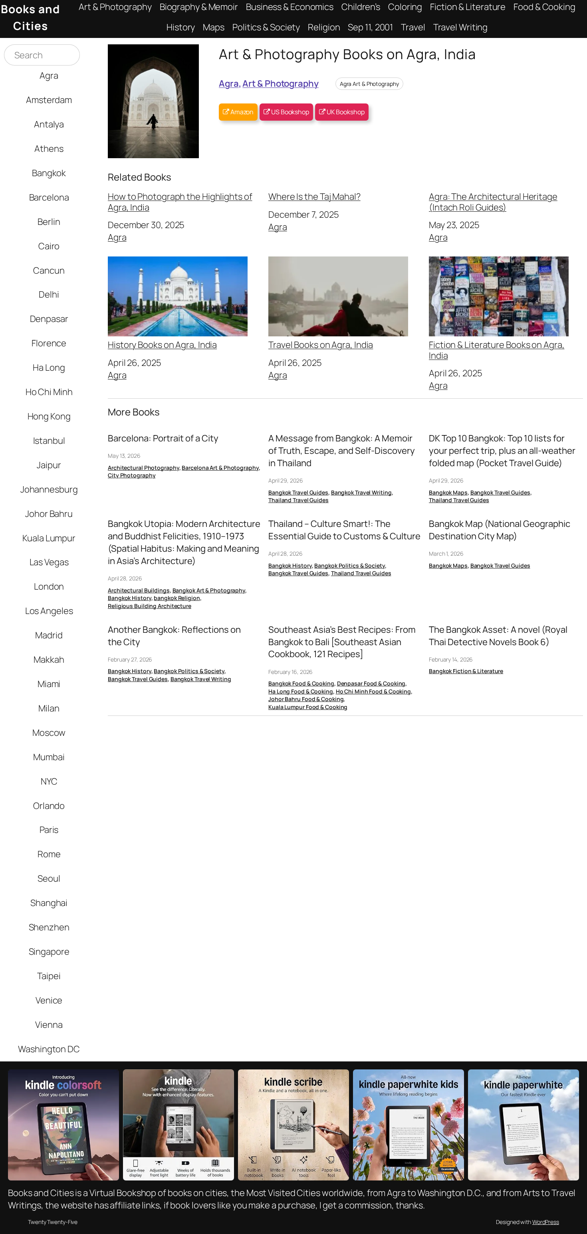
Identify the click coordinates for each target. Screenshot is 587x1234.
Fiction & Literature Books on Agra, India (497, 349)
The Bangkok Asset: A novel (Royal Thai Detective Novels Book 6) (498, 636)
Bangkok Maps (448, 492)
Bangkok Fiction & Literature (466, 671)
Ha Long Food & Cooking (300, 691)
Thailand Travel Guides (298, 500)
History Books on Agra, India (162, 344)
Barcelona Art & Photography (220, 467)
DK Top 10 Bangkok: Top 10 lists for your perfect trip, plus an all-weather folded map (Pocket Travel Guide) (502, 450)
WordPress (545, 1222)
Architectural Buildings (139, 590)
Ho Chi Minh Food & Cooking (373, 691)
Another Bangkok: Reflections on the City (174, 636)
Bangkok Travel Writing (361, 492)
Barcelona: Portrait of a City (163, 438)
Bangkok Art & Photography (209, 590)
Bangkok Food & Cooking (301, 683)
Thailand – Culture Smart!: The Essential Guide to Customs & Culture (344, 530)
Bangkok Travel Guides (298, 492)
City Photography (131, 475)
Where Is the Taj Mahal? (314, 196)
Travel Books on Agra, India (320, 344)
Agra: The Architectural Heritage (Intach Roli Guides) (493, 202)
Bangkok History (129, 598)
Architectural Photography (143, 467)
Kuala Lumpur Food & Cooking (307, 707)
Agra (229, 83)
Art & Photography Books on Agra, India (347, 53)
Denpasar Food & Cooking (371, 683)
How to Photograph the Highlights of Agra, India (180, 202)
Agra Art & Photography (369, 83)
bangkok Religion (177, 598)
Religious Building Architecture (149, 606)
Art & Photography (280, 83)
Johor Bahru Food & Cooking (305, 699)
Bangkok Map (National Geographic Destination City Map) (499, 530)
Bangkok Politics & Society (349, 565)
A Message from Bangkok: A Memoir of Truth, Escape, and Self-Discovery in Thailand (341, 450)
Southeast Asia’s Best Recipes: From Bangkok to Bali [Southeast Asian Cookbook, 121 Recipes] (342, 642)
